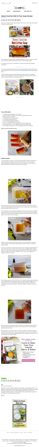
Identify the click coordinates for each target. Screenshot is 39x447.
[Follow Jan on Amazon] (4, 395)
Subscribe (30, 432)
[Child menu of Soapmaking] (17, 11)
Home (8, 11)
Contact (25, 432)
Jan (2, 384)
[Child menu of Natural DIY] (28, 11)
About (21, 432)
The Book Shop (34, 3)
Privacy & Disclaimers (14, 432)
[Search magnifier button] (10, 3)
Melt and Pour (4, 17)
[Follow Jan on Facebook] (2, 395)
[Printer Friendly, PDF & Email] (3, 378)
